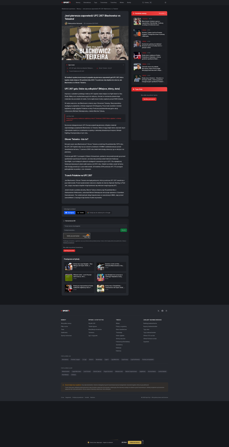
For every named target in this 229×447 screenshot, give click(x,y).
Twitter (82, 212)
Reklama (92, 397)
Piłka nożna (64, 326)
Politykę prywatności (68, 242)
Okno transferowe (121, 329)
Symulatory (119, 344)
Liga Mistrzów (115, 359)
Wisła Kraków (65, 371)
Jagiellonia (142, 371)
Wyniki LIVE (91, 323)
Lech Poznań (87, 371)
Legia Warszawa (76, 371)
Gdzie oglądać (120, 335)
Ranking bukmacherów (150, 323)
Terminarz (91, 332)
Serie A (91, 359)
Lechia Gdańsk (162, 371)
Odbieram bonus (135, 442)
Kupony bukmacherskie (150, 326)
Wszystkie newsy (66, 323)
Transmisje (103, 2)
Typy (95, 2)
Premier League (75, 359)
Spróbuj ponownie (69, 250)
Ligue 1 (106, 359)
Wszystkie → (162, 13)
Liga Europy (125, 359)
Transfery (113, 2)
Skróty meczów (120, 338)
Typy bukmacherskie (149, 332)
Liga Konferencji (135, 359)
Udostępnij (71, 212)
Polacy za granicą (121, 326)
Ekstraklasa (87, 2)
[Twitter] (158, 310)
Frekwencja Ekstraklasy (123, 341)
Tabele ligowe (92, 326)
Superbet (146, 341)
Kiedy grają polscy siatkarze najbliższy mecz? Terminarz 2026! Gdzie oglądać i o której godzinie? (93, 119)
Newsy (78, 2)
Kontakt (87, 397)
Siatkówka (64, 332)
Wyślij (124, 230)
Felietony (118, 351)
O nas (62, 397)
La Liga (84, 359)
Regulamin (68, 397)
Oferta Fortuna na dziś (149, 338)
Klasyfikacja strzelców (95, 329)
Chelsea (73, 374)
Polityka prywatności (78, 397)
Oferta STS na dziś (149, 335)
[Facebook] (162, 310)
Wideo (122, 2)
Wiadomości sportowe (68, 9)
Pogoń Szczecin (108, 371)
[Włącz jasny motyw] (165, 2)
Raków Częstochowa (131, 371)
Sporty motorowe (66, 335)
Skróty (129, 2)
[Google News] (166, 310)
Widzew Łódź (119, 371)
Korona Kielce (152, 371)
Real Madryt (65, 374)
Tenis (62, 329)
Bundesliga (99, 359)
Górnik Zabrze (97, 371)
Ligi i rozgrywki (92, 335)
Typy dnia (146, 329)
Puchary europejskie (147, 359)
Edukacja (118, 348)
